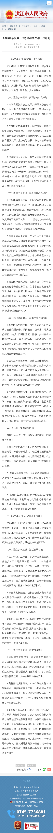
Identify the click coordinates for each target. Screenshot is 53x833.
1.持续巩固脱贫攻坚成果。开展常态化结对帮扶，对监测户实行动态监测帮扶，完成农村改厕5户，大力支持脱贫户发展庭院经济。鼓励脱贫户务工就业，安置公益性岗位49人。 (26, 111)
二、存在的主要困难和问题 (20, 427)
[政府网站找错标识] (31, 826)
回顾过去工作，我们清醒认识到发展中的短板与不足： (26, 437)
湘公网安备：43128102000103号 (28, 802)
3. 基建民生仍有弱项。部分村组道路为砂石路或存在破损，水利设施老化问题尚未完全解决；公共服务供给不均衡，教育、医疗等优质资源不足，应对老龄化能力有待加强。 (26, 502)
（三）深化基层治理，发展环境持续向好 (27, 317)
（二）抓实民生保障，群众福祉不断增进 (27, 193)
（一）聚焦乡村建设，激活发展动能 (25, 549)
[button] (49, 3)
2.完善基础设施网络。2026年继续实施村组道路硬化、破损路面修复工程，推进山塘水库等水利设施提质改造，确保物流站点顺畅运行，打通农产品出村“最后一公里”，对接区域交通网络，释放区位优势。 (26, 693)
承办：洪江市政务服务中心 (26, 791)
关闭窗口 (31, 765)
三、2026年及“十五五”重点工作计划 (25, 516)
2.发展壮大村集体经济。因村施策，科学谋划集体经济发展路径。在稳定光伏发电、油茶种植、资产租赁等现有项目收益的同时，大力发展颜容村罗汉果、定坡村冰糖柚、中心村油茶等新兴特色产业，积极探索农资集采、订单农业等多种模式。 (26, 138)
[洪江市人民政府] (26, 16)
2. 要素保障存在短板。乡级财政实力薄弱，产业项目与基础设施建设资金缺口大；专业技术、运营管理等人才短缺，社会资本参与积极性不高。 (26, 480)
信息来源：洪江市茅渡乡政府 (26, 47)
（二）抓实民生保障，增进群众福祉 (25, 650)
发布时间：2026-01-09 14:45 (27, 44)
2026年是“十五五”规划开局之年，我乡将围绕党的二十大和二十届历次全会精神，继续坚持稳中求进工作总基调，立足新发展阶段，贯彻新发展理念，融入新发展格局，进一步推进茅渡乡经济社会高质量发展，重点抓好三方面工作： (26, 532)
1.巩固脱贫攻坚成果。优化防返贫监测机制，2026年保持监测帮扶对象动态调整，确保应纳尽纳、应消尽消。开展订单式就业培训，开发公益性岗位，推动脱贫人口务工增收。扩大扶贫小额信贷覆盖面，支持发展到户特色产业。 (26, 666)
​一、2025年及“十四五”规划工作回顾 (25, 59)
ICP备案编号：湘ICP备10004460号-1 (26, 798)
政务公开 (14, 25)
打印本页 (20, 765)
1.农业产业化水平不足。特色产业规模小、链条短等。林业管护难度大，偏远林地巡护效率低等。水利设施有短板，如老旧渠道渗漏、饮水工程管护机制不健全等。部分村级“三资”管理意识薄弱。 (26, 456)
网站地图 (27, 780)
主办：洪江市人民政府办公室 (26, 787)
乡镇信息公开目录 (29, 25)
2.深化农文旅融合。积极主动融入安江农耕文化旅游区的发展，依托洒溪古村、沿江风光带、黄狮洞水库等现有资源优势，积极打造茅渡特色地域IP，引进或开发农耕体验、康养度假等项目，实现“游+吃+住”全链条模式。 (26, 602)
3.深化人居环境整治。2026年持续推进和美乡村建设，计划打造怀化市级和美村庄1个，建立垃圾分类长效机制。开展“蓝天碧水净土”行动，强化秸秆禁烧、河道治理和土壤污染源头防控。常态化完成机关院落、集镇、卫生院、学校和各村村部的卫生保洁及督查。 (26, 630)
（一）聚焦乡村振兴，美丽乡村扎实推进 (27, 97)
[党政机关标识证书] (17, 825)
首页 (4, 25)
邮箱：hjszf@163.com (26, 794)
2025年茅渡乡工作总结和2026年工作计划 (26, 38)
